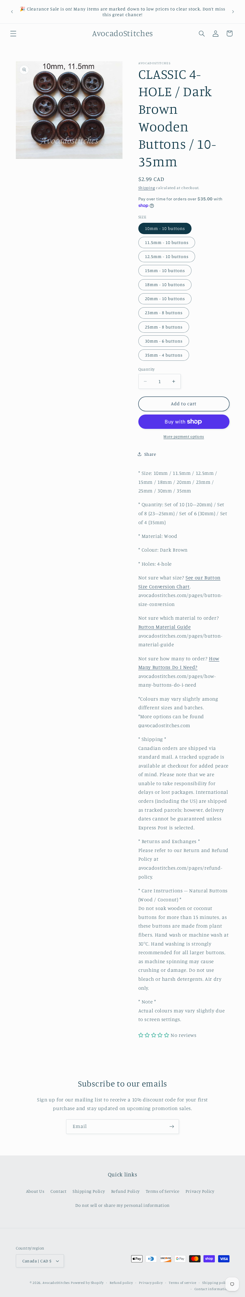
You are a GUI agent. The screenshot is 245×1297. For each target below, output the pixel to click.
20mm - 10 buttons (165, 298)
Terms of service (182, 1283)
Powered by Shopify (87, 1283)
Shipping (146, 187)
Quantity (146, 369)
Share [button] (150, 454)
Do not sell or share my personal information (122, 1205)
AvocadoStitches (56, 1283)
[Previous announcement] (12, 11)
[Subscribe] (172, 1126)
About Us (35, 1191)
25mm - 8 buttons (164, 326)
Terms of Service (162, 1191)
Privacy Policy (200, 1191)
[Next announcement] (233, 11)
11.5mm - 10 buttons (167, 242)
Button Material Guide (164, 627)
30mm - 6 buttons (164, 340)
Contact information (212, 1289)
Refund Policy (125, 1191)
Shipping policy (215, 1283)
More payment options (183, 436)
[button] (13, 33)
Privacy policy (151, 1283)
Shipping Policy (89, 1191)
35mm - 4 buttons (164, 354)
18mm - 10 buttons (165, 284)
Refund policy (121, 1283)
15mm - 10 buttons (165, 270)
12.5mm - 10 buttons (167, 256)
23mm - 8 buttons (164, 312)
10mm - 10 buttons (165, 228)
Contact (58, 1191)
